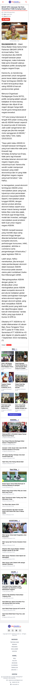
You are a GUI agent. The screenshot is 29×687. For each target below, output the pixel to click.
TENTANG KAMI (14, 642)
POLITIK (14, 660)
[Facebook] (16, 630)
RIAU (14, 658)
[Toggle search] (26, 2)
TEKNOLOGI (14, 667)
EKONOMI (14, 663)
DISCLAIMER (14, 649)
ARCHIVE (13, 669)
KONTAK (14, 651)
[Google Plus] (20, 630)
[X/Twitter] (12, 630)
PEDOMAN (14, 646)
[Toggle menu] (3, 2)
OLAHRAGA (14, 665)
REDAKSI (14, 644)
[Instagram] (8, 630)
